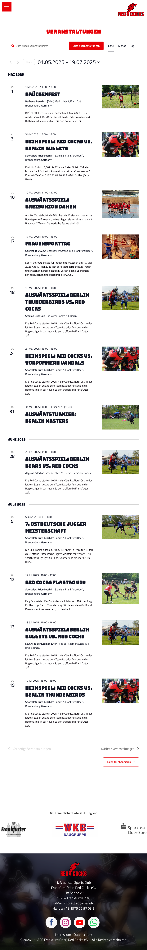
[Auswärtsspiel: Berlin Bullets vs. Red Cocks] (120, 632)
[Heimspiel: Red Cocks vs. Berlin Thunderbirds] (120, 691)
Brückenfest (42, 94)
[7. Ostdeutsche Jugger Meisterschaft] (120, 527)
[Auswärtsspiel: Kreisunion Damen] (120, 204)
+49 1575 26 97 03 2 (79, 908)
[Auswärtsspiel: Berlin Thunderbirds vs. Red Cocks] (120, 298)
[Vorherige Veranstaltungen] (10, 62)
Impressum (63, 934)
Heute (29, 62)
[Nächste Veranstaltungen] (18, 62)
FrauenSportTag (47, 243)
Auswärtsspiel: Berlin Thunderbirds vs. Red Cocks (57, 302)
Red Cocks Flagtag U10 (55, 582)
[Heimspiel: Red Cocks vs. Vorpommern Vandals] (120, 359)
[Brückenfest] (120, 96)
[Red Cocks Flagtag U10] (120, 588)
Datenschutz (83, 934)
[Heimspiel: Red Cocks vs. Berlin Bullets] (120, 144)
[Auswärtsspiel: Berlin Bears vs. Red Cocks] (120, 462)
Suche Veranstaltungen (86, 46)
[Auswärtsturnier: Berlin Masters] (120, 417)
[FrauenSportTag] (120, 246)
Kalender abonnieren (119, 762)
